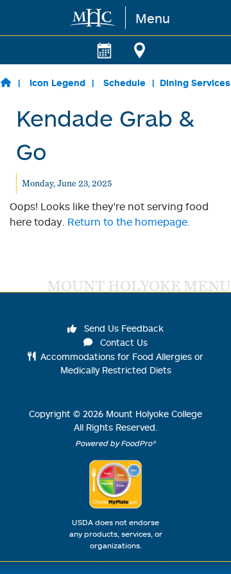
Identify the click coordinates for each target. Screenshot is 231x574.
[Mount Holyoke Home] (93, 17)
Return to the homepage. (128, 221)
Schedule (124, 82)
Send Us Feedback (122, 328)
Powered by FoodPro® (115, 443)
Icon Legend (57, 82)
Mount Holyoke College (154, 413)
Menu (152, 18)
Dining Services (195, 82)
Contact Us (123, 342)
